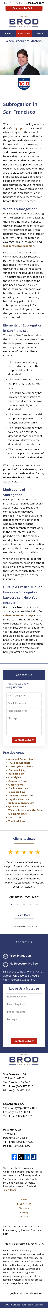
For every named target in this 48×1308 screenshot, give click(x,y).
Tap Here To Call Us (24, 8)
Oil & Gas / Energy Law (21, 802)
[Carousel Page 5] (37, 904)
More (40, 33)
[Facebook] (14, 1157)
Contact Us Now (24, 739)
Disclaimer (24, 1208)
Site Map (24, 1212)
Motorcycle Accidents (20, 766)
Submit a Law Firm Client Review (24, 926)
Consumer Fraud (17, 780)
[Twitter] (21, 1157)
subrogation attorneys (18, 615)
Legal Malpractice (18, 799)
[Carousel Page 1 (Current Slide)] (11, 904)
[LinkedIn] (27, 1157)
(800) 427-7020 (24, 1086)
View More (24, 914)
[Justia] (33, 1157)
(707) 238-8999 (21, 1145)
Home (8, 33)
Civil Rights (14, 777)
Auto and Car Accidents (21, 759)
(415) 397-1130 (21, 1090)
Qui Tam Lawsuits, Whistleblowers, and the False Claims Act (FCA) (25, 810)
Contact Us (24, 33)
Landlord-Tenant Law (20, 795)
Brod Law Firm (34, 1293)
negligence (20, 128)
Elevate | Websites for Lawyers (24, 1304)
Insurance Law (16, 791)
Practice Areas (13, 752)
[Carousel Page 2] (17, 904)
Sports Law (14, 817)
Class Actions (15, 784)
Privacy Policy (24, 1203)
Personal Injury (17, 770)
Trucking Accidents (19, 762)
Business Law (16, 773)
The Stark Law (16, 821)
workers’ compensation (18, 246)
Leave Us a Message (24, 988)
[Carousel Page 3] (24, 904)
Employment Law (18, 788)
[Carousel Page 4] (30, 904)
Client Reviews (24, 838)
